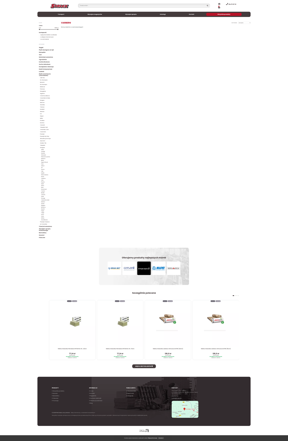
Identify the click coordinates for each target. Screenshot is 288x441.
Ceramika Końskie (45, 98)
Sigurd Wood (44, 162)
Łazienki (41, 71)
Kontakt (191, 14)
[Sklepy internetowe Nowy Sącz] (144, 430)
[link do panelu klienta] (219, 4)
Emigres (42, 100)
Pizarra (43, 182)
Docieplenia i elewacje (46, 67)
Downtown (44, 189)
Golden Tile (43, 143)
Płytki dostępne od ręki (46, 50)
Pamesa (42, 89)
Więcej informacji (152, 438)
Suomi (42, 169)
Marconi (42, 102)
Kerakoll (42, 109)
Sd (41, 167)
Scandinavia (44, 220)
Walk (42, 149)
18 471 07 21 (175, 396)
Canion (43, 191)
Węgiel (41, 47)
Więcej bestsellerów (143, 366)
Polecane (42, 237)
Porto (42, 214)
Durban (43, 153)
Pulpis (42, 211)
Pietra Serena (44, 175)
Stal (40, 55)
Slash (42, 184)
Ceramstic (43, 132)
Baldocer (42, 87)
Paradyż (42, 134)
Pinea (42, 176)
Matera (43, 202)
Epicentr (42, 82)
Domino (42, 123)
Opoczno (42, 141)
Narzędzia (42, 52)
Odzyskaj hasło (131, 391)
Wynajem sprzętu (131, 14)
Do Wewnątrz (44, 80)
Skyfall (42, 209)
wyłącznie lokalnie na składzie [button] (48, 35)
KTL (41, 114)
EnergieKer (43, 91)
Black (42, 160)
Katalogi (163, 14)
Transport (61, 14)
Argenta (42, 93)
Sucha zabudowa (44, 64)
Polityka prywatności (96, 401)
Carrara (43, 194)
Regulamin (93, 396)
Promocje (55, 401)
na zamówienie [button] (44, 39)
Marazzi (42, 111)
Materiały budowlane (46, 57)
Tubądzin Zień (44, 127)
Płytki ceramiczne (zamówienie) (45, 74)
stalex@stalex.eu (177, 398)
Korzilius (42, 120)
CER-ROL (42, 78)
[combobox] (142, 5)
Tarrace (42, 107)
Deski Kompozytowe (45, 69)
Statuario (43, 155)
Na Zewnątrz (43, 84)
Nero (42, 187)
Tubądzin (42, 145)
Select (42, 166)
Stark (42, 196)
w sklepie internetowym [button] (47, 37)
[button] (233, 295)
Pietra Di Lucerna (45, 157)
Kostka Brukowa (44, 62)
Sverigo (43, 151)
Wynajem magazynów (95, 14)
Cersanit (42, 125)
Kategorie (41, 44)
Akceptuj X (161, 438)
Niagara (43, 205)
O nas (91, 391)
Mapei (41, 116)
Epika (41, 118)
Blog (91, 403)
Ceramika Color (44, 129)
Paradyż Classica (45, 222)
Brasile (42, 193)
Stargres (42, 147)
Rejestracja (130, 393)
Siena (42, 185)
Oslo (42, 180)
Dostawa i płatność (95, 398)
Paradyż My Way (44, 136)
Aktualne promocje (45, 138)
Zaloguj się (130, 396)
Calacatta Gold (45, 200)
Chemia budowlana (45, 226)
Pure (42, 164)
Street (42, 203)
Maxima (43, 158)
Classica (43, 178)
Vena (42, 216)
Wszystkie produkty (224, 14)
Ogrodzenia (43, 59)
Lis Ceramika (43, 224)
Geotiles (42, 105)
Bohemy (43, 207)
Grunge (43, 198)
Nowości (41, 235)
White (42, 218)
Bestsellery (42, 233)
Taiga (42, 212)
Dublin (42, 173)
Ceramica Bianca (45, 96)
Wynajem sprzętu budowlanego (44, 229)
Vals (42, 171)
